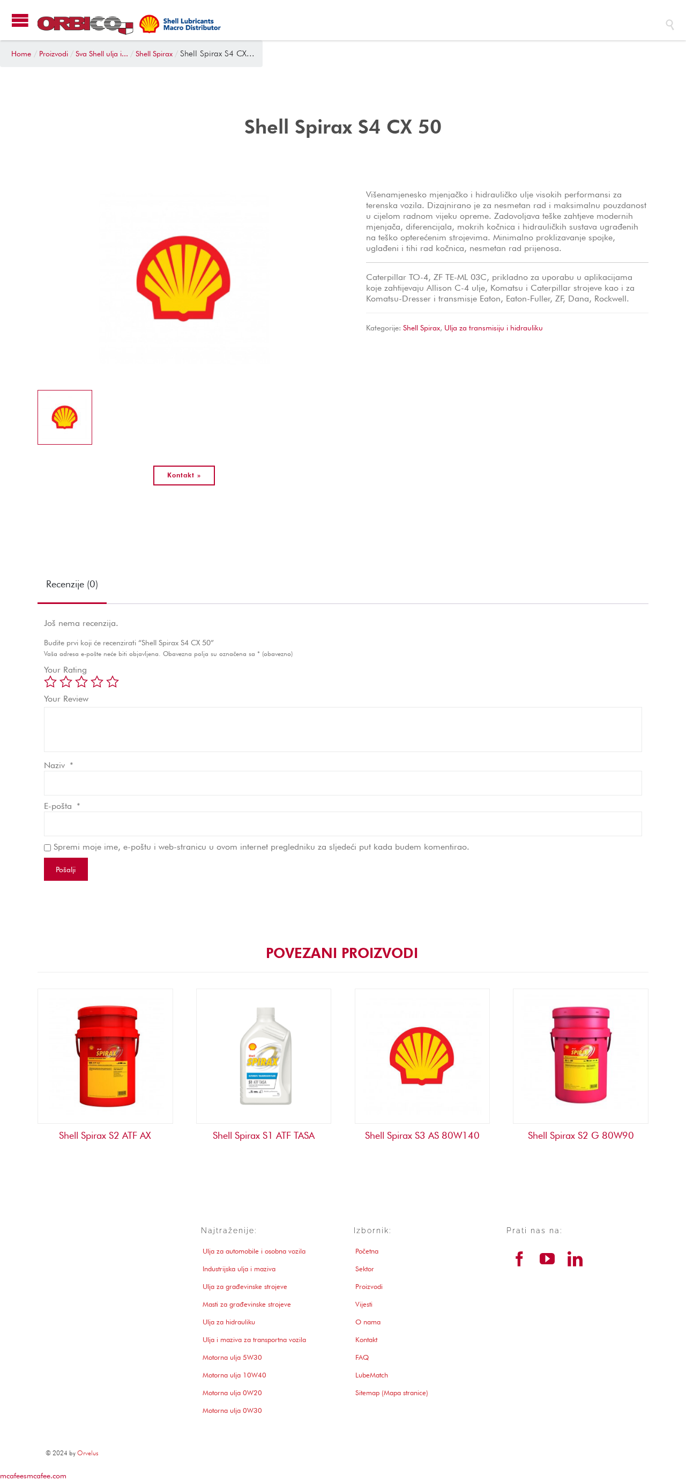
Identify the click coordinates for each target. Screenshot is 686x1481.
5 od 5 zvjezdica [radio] (112, 681)
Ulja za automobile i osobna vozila (254, 1251)
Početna (366, 1251)
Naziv (58, 765)
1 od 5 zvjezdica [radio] (50, 681)
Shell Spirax (421, 327)
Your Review (66, 699)
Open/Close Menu (20, 20)
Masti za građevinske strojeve (247, 1304)
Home (21, 53)
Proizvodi (369, 1286)
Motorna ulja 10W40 (234, 1375)
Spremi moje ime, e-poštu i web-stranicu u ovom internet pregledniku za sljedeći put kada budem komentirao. (261, 847)
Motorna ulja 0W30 (232, 1410)
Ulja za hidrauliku (229, 1321)
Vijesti (363, 1304)
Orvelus (88, 1453)
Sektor (364, 1268)
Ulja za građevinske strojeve (245, 1286)
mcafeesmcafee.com (33, 1475)
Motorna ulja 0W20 (232, 1392)
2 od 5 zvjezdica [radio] (65, 681)
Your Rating (65, 670)
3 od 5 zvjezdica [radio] (81, 681)
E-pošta (62, 806)
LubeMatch (371, 1375)
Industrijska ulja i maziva (239, 1268)
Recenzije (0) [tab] (72, 584)
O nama (368, 1321)
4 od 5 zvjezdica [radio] (97, 681)
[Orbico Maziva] (346, 24)
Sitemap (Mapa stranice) (391, 1392)
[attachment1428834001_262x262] (65, 417)
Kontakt (366, 1339)
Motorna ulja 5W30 (232, 1357)
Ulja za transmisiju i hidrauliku (493, 327)
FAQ (362, 1357)
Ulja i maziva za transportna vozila (254, 1339)
